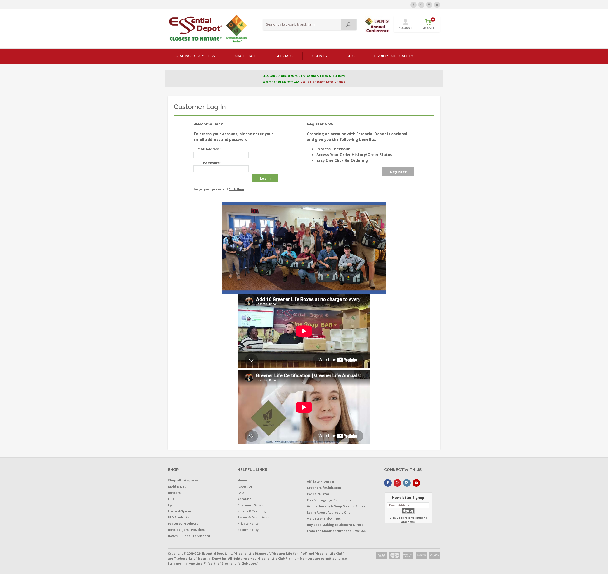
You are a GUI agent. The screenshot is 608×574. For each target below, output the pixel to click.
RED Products (178, 517)
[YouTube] (437, 5)
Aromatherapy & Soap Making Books (336, 506)
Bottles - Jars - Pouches (186, 530)
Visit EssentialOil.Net (324, 518)
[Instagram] (429, 5)
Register (398, 172)
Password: (212, 163)
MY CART (428, 24)
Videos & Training (252, 511)
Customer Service (251, 505)
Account (244, 499)
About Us (245, 486)
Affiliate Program (320, 481)
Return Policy (248, 530)
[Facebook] (413, 5)
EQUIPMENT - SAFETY (393, 56)
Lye (170, 505)
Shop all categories (183, 480)
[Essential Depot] (206, 29)
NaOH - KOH (245, 56)
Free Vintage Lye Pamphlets (329, 500)
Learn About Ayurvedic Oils (328, 512)
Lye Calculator (318, 494)
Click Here (236, 189)
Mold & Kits (177, 486)
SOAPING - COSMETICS (195, 56)
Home (242, 480)
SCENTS (319, 56)
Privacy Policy (248, 523)
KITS (351, 56)
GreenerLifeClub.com (324, 488)
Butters (174, 493)
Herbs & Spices (179, 511)
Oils (171, 499)
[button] (378, 24)
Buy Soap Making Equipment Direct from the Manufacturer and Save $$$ (336, 528)
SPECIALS (284, 56)
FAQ (241, 493)
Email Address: (208, 149)
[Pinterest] (421, 5)
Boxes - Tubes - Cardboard (189, 536)
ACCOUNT (405, 28)
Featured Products (183, 523)
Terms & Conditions (253, 517)
